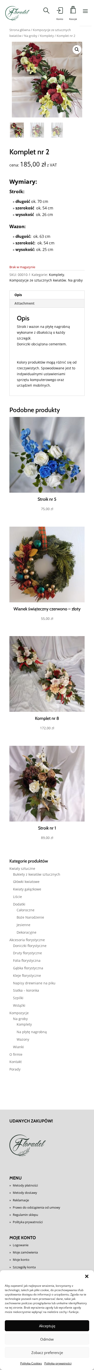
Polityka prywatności (58, 1363)
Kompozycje (19, 1013)
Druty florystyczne (27, 953)
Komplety (47, 35)
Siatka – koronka (26, 990)
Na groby (30, 35)
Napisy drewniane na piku (34, 983)
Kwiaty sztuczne (22, 868)
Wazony (23, 1039)
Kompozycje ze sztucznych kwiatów (37, 280)
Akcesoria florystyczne (27, 940)
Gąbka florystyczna (28, 968)
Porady (14, 1069)
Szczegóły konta (24, 1267)
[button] (86, 1276)
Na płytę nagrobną (32, 1032)
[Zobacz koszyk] (73, 11)
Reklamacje (21, 1200)
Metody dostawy (25, 1192)
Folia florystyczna (26, 960)
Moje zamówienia (25, 1252)
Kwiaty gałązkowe (27, 889)
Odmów (47, 1339)
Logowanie (20, 1245)
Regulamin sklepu (25, 1214)
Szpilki (18, 998)
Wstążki (19, 1005)
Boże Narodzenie (30, 917)
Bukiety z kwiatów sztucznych (36, 874)
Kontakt (15, 1061)
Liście (17, 896)
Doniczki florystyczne (30, 945)
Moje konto (21, 1259)
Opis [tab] (18, 294)
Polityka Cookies (31, 1363)
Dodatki (19, 904)
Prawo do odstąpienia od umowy (36, 1207)
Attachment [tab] (24, 303)
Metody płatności (25, 1185)
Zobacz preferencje (47, 1352)
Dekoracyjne (26, 932)
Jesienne (23, 924)
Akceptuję (47, 1325)
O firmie (15, 1054)
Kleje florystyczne (27, 975)
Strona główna (19, 30)
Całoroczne (25, 910)
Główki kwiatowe (26, 881)
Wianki (18, 1047)
